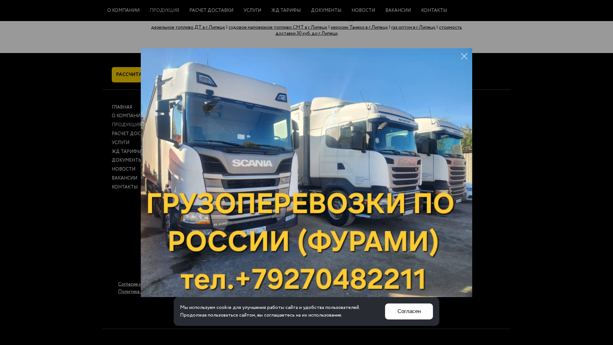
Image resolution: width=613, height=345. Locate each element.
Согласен (409, 311)
